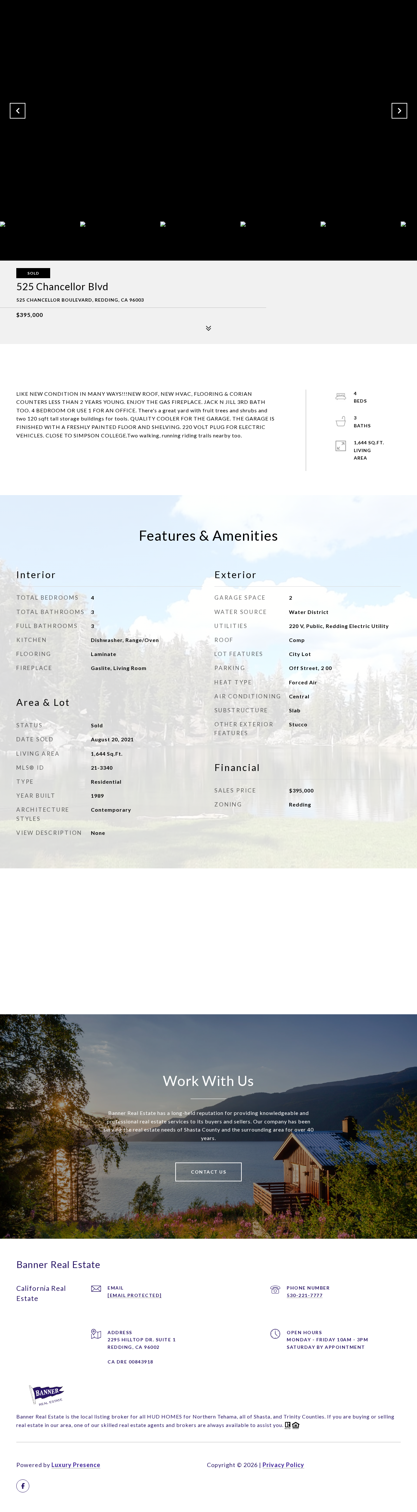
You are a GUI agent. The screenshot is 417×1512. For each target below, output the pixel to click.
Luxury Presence (75, 1464)
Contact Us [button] (208, 1172)
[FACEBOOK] (22, 1485)
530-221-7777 (305, 1295)
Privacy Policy (283, 1464)
